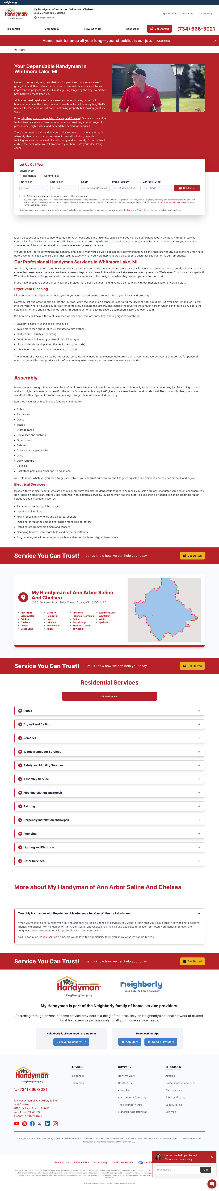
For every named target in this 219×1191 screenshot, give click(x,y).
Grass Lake (27, 628)
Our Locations (173, 1090)
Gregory (51, 612)
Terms (129, 210)
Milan (50, 628)
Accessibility (100, 1162)
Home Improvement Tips (180, 1083)
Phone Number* (120, 181)
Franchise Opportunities (132, 1111)
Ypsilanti (104, 622)
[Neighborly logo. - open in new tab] (10, 2)
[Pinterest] (24, 1123)
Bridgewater (27, 615)
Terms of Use (62, 1162)
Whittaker (104, 615)
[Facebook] (32, 1123)
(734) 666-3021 (32, 1089)
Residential (29, 175)
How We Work (126, 1075)
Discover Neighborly (69, 1041)
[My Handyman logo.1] (38, 1075)
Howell (50, 619)
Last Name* (56, 181)
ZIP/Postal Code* (152, 181)
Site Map (170, 1111)
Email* (84, 181)
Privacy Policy (143, 210)
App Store (132, 1041)
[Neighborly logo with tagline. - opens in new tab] (141, 986)
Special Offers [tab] (170, 13)
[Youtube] (16, 1123)
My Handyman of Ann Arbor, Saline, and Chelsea (50, 118)
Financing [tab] (188, 13)
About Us (123, 1090)
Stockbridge (79, 622)
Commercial (51, 175)
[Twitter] (39, 1123)
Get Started (189, 188)
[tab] (52, 29)
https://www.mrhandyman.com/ (175, 202)
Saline (76, 619)
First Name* (25, 181)
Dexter (24, 625)
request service (47, 936)
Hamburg (52, 615)
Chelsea (25, 622)
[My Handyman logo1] (79, 986)
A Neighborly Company (132, 1097)
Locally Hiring (173, 1104)
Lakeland (52, 622)
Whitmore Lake (107, 612)
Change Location (46, 17)
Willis (102, 619)
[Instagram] (55, 1123)
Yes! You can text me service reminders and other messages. (55, 196)
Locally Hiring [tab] (205, 13)
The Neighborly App (130, 1104)
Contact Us (125, 1083)
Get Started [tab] (162, 28)
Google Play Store (163, 1041)
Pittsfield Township (83, 615)
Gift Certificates (175, 1097)
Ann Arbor (26, 612)
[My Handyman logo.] (16, 13)
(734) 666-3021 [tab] (196, 29)
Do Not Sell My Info (123, 1162)
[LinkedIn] (47, 1123)
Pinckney (78, 612)
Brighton (25, 619)
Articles (170, 1075)
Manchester (53, 625)
